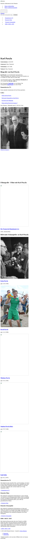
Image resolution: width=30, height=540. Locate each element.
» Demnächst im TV (5, 490)
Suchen (15, 14)
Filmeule (2, 13)
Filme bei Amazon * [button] (5, 149)
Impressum (5, 533)
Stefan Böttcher (23, 531)
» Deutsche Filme (4, 503)
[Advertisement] (15, 41)
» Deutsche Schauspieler (6, 515)
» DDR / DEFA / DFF (5, 528)
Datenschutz (6, 534)
